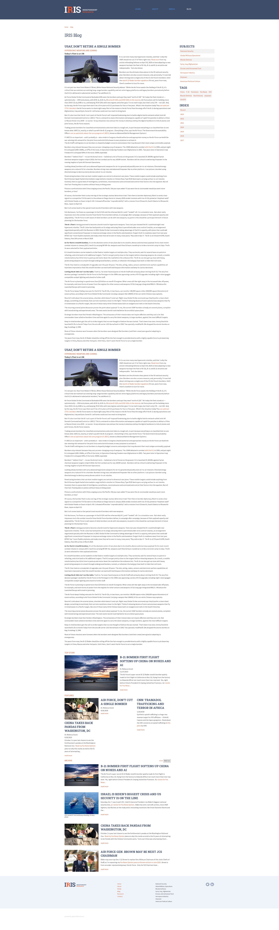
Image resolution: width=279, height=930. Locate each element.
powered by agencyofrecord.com (74, 916)
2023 (182, 114)
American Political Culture (190, 81)
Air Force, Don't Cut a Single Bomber (117, 702)
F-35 (187, 92)
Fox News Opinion (127, 862)
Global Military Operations (190, 55)
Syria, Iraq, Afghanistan (189, 64)
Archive (161, 760)
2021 (182, 123)
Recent (183, 110)
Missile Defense (186, 60)
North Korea (198, 96)
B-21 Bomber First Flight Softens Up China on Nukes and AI (145, 661)
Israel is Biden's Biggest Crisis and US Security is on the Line (131, 796)
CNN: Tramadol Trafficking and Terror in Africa (150, 704)
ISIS (210, 92)
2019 (182, 131)
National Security (186, 51)
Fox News (203, 92)
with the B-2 (149, 147)
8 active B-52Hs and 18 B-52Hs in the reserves (124, 100)
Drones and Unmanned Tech (190, 68)
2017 (182, 140)
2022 (182, 119)
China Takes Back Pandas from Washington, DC (79, 727)
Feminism (194, 92)
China (182, 92)
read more (124, 690)
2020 (182, 127)
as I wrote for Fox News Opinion (122, 805)
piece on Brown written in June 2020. (147, 862)
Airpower (183, 77)
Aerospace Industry (187, 73)
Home (66, 27)
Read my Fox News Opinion (85, 746)
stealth (183, 99)
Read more (155, 60)
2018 (182, 136)
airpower (207, 96)
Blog (71, 27)
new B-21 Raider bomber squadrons (135, 80)
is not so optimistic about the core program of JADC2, (89, 133)
